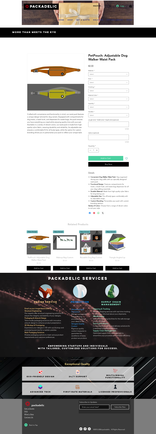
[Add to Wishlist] (126, 158)
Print (90, 79)
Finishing (91, 87)
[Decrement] (90, 150)
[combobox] (108, 74)
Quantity (91, 103)
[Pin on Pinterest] (94, 213)
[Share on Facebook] (89, 213)
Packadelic (43, 6)
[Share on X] (102, 213)
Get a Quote (29, 409)
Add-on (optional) (93, 133)
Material (91, 70)
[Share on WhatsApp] (98, 213)
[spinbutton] (93, 150)
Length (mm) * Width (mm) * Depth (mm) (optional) (103, 120)
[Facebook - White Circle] (85, 428)
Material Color (93, 95)
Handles (91, 111)
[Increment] (97, 150)
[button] (130, 5)
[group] (78, 250)
